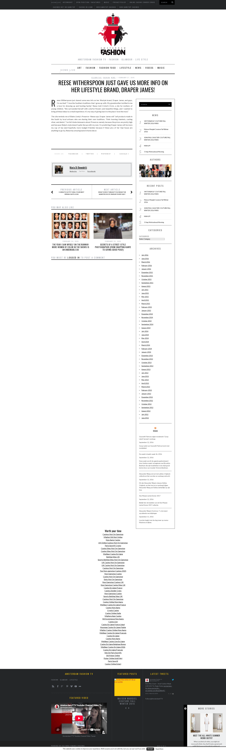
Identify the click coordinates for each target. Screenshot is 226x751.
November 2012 (147, 401)
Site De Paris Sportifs (113, 653)
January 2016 (146, 269)
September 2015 (147, 283)
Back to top (161, 746)
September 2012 (147, 407)
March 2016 (145, 262)
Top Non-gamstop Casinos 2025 (113, 571)
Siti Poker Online (113, 655)
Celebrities (96, 78)
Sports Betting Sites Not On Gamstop (113, 560)
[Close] (185, 708)
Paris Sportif (113, 661)
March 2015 (145, 304)
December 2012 (147, 397)
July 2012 (144, 414)
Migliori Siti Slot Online (113, 537)
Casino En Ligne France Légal (113, 624)
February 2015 (146, 307)
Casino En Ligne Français (113, 650)
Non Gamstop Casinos (106, 7)
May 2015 (145, 297)
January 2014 (146, 352)
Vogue (155, 430)
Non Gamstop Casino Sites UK (113, 585)
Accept (150, 749)
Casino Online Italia (113, 613)
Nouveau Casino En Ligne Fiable (113, 627)
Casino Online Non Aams (113, 602)
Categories (144, 236)
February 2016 (146, 265)
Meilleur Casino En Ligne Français (113, 633)
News (138, 67)
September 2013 (147, 366)
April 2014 (145, 342)
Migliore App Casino (113, 616)
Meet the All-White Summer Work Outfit (206, 737)
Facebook (91, 171)
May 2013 (145, 380)
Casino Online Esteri (113, 664)
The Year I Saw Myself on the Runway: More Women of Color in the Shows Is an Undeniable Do (70, 247)
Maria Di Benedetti (78, 167)
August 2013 (145, 369)
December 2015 (147, 272)
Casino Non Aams (113, 607)
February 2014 (146, 349)
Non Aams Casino (113, 540)
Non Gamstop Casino (113, 574)
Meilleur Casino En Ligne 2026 (113, 647)
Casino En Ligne (86, 7)
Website (73, 171)
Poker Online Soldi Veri (113, 658)
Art (79, 67)
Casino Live (113, 622)
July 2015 (144, 290)
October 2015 (146, 279)
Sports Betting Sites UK (113, 596)
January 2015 (146, 310)
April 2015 (145, 300)
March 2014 (145, 345)
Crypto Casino (113, 610)
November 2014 (147, 317)
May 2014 (145, 338)
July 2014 (144, 331)
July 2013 (144, 373)
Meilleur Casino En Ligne (113, 554)
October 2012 (146, 404)
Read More (159, 749)
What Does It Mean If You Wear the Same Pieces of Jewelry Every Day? (112, 191)
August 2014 (145, 328)
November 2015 (147, 276)
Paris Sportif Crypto (113, 545)
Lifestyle (125, 67)
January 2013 (146, 394)
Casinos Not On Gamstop (64, 7)
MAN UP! (147, 146)
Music (161, 67)
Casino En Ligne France (113, 588)
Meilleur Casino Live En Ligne (113, 641)
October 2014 (146, 321)
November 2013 (147, 359)
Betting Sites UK (113, 557)
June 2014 (145, 335)
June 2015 (145, 293)
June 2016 (145, 259)
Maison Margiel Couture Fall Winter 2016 (127, 701)
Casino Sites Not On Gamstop (113, 548)
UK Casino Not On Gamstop (113, 562)
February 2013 (146, 390)
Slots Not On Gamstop (113, 579)
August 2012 (145, 411)
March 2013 (145, 387)
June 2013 (145, 376)
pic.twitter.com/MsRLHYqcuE (155, 691)
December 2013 (147, 356)
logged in (74, 257)
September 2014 (147, 324)
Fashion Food (107, 67)
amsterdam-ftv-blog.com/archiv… (156, 688)
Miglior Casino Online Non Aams (113, 630)
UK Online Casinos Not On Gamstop (113, 543)
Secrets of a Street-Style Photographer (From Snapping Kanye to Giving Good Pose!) (113, 247)
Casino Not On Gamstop (113, 576)
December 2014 (147, 314)
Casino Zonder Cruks (113, 591)
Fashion (90, 67)
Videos (149, 67)
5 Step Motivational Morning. (154, 152)
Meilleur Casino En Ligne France (113, 605)
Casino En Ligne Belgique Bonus (113, 644)
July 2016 (144, 255)
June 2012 (145, 418)
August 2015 (145, 286)
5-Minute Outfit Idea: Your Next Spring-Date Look (71, 191)
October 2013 (146, 362)
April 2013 (145, 383)
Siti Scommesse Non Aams (113, 619)
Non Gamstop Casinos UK (113, 582)
